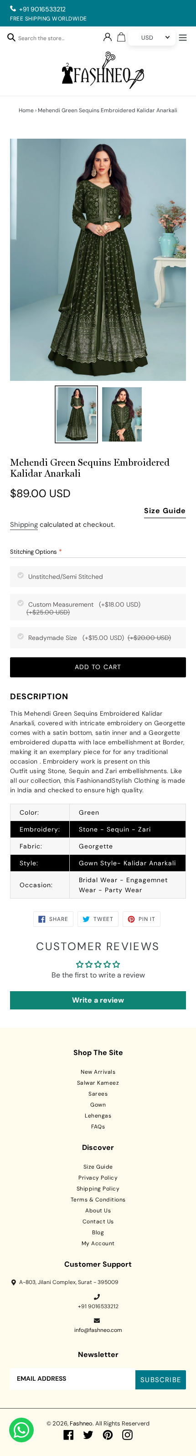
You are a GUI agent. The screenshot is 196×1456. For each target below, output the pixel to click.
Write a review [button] (98, 1000)
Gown (98, 1104)
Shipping (24, 524)
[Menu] (182, 36)
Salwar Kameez (98, 1083)
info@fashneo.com (98, 1330)
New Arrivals (98, 1072)
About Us (98, 1210)
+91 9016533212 (42, 9)
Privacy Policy (98, 1177)
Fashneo (81, 1423)
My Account (98, 1243)
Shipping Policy (98, 1188)
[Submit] (11, 37)
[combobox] (46, 39)
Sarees (98, 1093)
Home (26, 110)
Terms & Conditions (98, 1199)
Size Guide (165, 510)
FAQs (98, 1126)
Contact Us (98, 1221)
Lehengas (98, 1115)
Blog (98, 1232)
